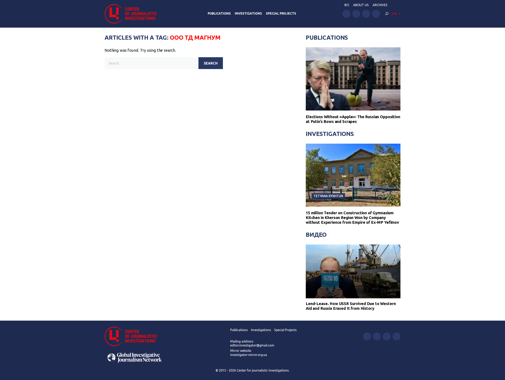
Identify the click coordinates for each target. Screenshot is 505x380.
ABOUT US (361, 5)
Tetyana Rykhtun (328, 196)
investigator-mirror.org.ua (248, 355)
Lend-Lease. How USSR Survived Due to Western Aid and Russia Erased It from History (351, 306)
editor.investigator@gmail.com (252, 345)
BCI (346, 5)
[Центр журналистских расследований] (133, 14)
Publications (219, 13)
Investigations (248, 13)
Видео (316, 234)
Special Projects (281, 13)
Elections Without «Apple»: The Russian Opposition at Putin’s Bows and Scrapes (353, 119)
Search (211, 63)
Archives (380, 5)
